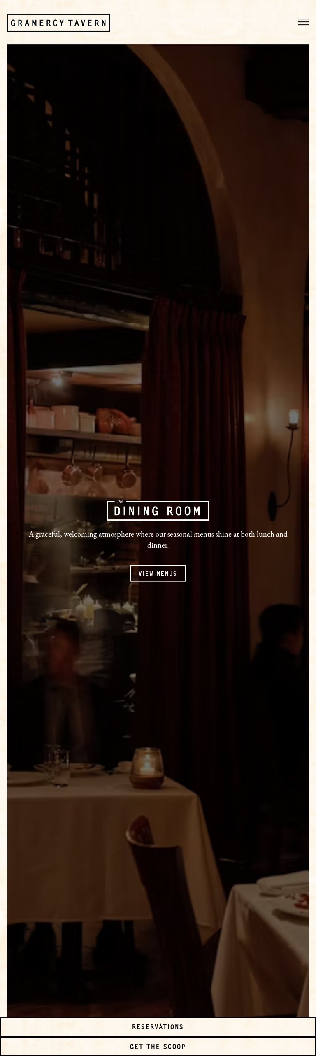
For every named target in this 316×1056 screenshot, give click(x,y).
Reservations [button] (158, 1026)
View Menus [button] (158, 573)
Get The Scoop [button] (158, 1046)
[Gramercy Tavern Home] (58, 22)
